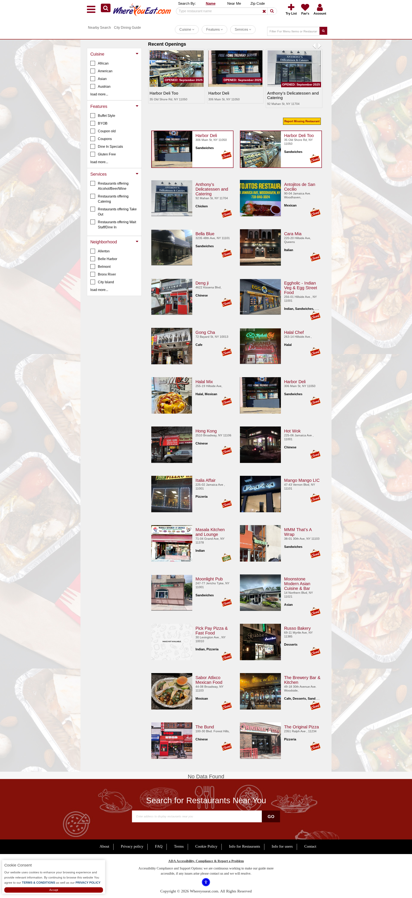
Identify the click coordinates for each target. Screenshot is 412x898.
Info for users (282, 846)
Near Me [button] (234, 4)
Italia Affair (205, 480)
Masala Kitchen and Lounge (210, 532)
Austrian (104, 86)
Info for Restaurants (244, 846)
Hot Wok (292, 431)
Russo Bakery (297, 628)
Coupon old (107, 131)
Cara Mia (292, 233)
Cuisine (185, 29)
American (105, 71)
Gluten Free (107, 154)
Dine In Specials (110, 146)
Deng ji (202, 283)
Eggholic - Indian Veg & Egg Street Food (300, 288)
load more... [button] (99, 94)
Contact (310, 846)
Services (242, 29)
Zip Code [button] (257, 4)
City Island (106, 282)
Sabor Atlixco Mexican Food (208, 680)
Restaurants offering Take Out (117, 211)
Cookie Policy (206, 846)
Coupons (105, 139)
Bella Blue (204, 233)
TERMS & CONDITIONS (38, 882)
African (103, 63)
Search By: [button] (187, 4)
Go (271, 816)
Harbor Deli (206, 135)
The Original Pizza (301, 727)
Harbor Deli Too (299, 135)
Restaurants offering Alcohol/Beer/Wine (113, 186)
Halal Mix (204, 381)
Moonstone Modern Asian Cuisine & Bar (297, 584)
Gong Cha (205, 332)
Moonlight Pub (209, 579)
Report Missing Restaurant (302, 121)
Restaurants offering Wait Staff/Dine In (117, 224)
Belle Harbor (107, 259)
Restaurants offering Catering (113, 198)
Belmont (104, 266)
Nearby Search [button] (99, 27)
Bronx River (107, 274)
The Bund (204, 727)
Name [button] (210, 4)
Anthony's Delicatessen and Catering (211, 189)
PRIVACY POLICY (87, 882)
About (104, 846)
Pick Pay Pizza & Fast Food (211, 630)
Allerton (104, 251)
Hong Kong (206, 431)
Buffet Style (106, 116)
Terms (179, 846)
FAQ (158, 846)
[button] (106, 8)
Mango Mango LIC (302, 480)
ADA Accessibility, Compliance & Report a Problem (206, 861)
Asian (102, 79)
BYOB (103, 123)
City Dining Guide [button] (127, 27)
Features (213, 29)
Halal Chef (294, 332)
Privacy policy (132, 846)
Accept (53, 890)
